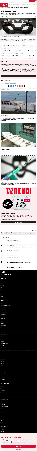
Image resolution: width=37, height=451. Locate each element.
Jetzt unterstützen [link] (18, 75)
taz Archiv (2, 408)
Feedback (2, 429)
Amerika (8, 7)
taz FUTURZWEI (3, 404)
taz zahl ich (2, 341)
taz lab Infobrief (3, 379)
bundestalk (2, 354)
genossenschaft (3, 339)
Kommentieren (7, 83)
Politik (5, 7)
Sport (1, 289)
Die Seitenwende (3, 325)
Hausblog (2, 323)
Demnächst (2, 386)
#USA (9, 80)
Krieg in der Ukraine (4, 312)
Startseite (2, 7)
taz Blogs (2, 402)
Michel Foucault (3, 314)
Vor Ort (2, 388)
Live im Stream (3, 390)
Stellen (2, 327)
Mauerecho (2, 361)
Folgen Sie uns (3, 274)
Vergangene (2, 392)
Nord (1, 294)
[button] (36, 1)
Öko (1, 283)
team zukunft (3, 372)
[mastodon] (6, 274)
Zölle (1, 303)
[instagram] (10, 274)
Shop (1, 420)
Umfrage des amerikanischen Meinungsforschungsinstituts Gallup (22, 41)
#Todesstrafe (6, 80)
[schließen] (35, 435)
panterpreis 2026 (3, 347)
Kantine (2, 418)
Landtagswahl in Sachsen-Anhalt (6, 305)
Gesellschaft (2, 285)
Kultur (1, 287)
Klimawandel (2, 307)
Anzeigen (2, 422)
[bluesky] (8, 274)
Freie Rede (2, 363)
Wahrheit (2, 296)
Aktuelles (2, 321)
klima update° (3, 359)
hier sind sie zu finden (30, 233)
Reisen (2, 415)
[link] (10, 4)
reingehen (2, 365)
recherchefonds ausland (4, 343)
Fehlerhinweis (12, 83)
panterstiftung (3, 345)
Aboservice (2, 431)
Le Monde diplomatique (4, 406)
